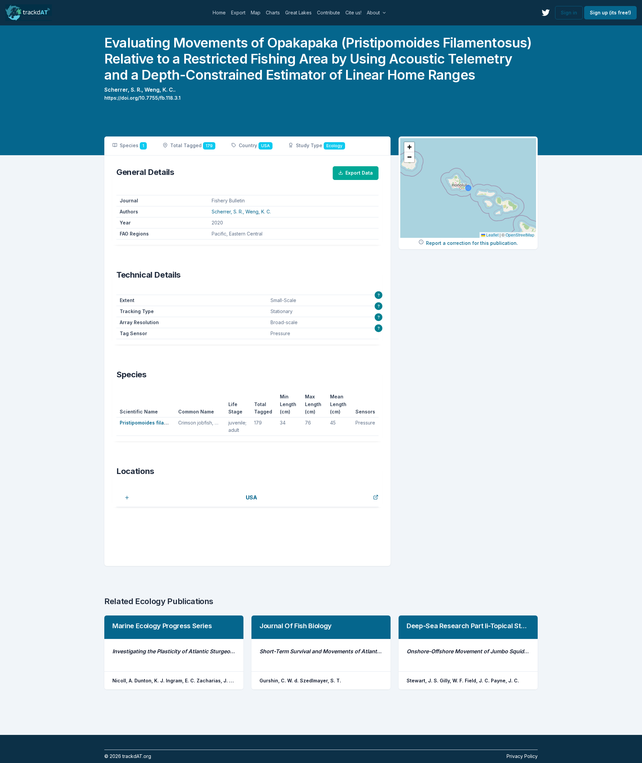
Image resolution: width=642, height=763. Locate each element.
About (373, 12)
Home (219, 12)
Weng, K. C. (258, 211)
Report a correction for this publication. (472, 243)
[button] (409, 147)
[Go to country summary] (376, 497)
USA (251, 497)
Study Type (319, 145)
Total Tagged (191, 145)
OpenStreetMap (520, 234)
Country (254, 145)
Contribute (328, 12)
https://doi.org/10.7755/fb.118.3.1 (142, 98)
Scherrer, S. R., (124, 89)
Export (238, 12)
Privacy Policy (522, 756)
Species (132, 145)
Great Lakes (298, 12)
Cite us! (353, 12)
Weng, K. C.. (160, 89)
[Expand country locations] (123, 497)
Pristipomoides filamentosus (153, 422)
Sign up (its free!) (610, 12)
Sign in (569, 12)
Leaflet (492, 234)
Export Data (359, 173)
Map (255, 12)
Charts (273, 12)
